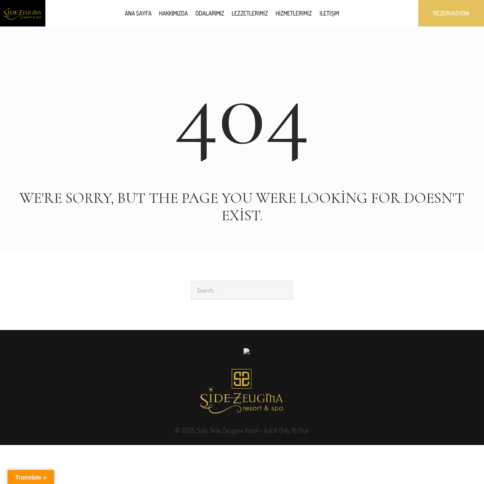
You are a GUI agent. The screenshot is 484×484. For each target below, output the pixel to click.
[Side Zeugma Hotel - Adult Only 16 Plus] (242, 391)
